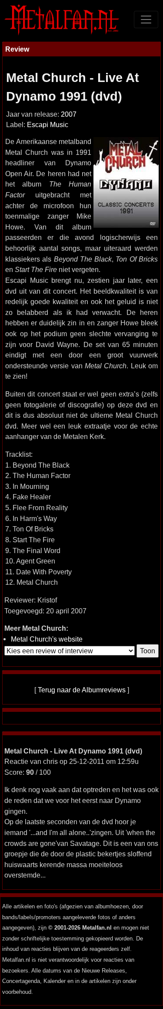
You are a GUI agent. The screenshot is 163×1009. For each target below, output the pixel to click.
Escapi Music (47, 124)
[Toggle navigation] (146, 19)
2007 (69, 114)
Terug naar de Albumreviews (82, 690)
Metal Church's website (47, 639)
